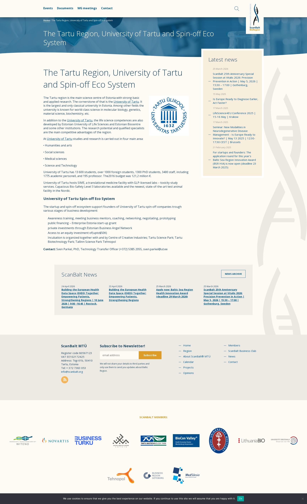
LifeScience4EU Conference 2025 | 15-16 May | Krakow (234, 115)
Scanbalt (255, 17)
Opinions (188, 373)
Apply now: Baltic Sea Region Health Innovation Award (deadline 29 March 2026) (174, 293)
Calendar (188, 362)
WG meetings (87, 8)
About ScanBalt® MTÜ (197, 356)
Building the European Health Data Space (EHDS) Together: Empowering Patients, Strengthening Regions (127, 295)
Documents (65, 8)
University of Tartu (126, 102)
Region (187, 351)
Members (234, 345)
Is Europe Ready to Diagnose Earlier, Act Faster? (235, 100)
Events (48, 8)
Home (46, 20)
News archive (233, 273)
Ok (240, 498)
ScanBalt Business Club (242, 351)
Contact (107, 8)
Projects (188, 367)
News (231, 356)
